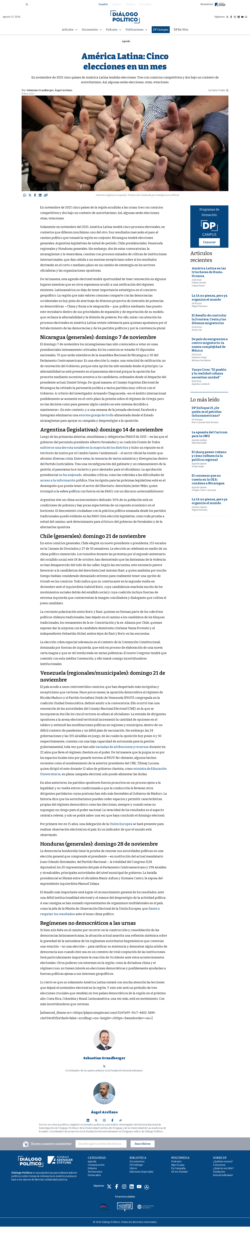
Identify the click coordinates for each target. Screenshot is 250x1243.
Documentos (137, 1161)
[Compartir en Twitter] (29, 195)
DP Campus (160, 29)
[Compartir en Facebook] (35, 195)
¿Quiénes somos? (223, 1161)
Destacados (94, 1175)
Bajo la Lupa (177, 1164)
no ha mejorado (70, 475)
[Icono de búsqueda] (26, 4)
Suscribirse (143, 1143)
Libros (133, 1168)
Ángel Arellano (63, 90)
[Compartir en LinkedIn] (40, 195)
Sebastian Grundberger (40, 90)
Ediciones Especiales (141, 1171)
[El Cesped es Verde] (125, 1206)
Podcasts (176, 1161)
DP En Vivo (181, 29)
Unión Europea (121, 824)
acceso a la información (58, 480)
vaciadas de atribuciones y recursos (122, 747)
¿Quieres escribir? (223, 1168)
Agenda (126, 41)
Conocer (209, 242)
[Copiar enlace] (46, 195)
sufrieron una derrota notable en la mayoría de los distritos (84, 448)
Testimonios (95, 1171)
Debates (92, 1168)
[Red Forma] (104, 1206)
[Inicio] (125, 17)
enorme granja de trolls (96, 415)
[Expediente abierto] (145, 1206)
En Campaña (178, 1168)
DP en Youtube (179, 1171)
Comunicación (96, 1164)
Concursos (219, 1164)
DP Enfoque (136, 1164)
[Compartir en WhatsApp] (24, 195)
